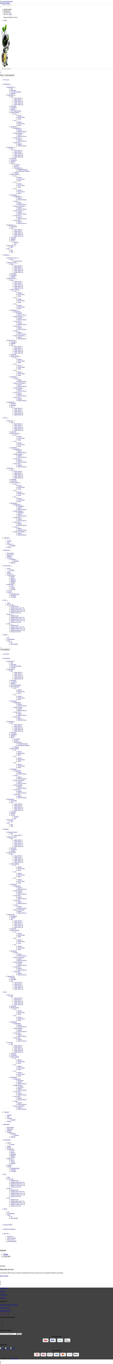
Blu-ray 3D (10, 605)
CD (8, 637)
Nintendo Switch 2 (12, 258)
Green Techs (14, 1358)
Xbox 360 (10, 468)
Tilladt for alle (14, 606)
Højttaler (13, 581)
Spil (12, 89)
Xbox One (10, 421)
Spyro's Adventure (19, 206)
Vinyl (8, 641)
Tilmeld (19, 1334)
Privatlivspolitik (3, 1294)
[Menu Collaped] (0, 72)
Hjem (6, 1254)
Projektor (9, 558)
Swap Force (17, 138)
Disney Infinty (15, 174)
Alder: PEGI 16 (18, 103)
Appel (9, 572)
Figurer (20, 115)
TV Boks (13, 597)
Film (12, 252)
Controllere (14, 108)
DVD (8, 624)
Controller (17, 165)
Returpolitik (2, 1291)
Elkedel (9, 556)
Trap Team (17, 142)
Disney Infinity (15, 112)
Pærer (12, 586)
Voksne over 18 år (16, 612)
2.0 (15, 114)
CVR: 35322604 (4, 1314)
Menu (2, 75)
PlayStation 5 (10, 87)
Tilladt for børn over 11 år (18, 609)
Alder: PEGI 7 (18, 100)
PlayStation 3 (10, 147)
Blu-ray (9, 614)
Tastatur (9, 541)
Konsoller (13, 90)
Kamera (16, 166)
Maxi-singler (14, 644)
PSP (8, 249)
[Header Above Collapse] (0, 647)
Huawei (9, 573)
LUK (10, 14)
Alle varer (6, 80)
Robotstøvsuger (15, 594)
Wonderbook (17, 168)
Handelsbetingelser (4, 1288)
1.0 (15, 176)
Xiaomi (9, 592)
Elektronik (6, 550)
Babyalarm (10, 555)
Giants (16, 201)
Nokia (9, 568)
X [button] (0, 1361)
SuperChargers (18, 133)
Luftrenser (13, 595)
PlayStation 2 (10, 225)
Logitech (13, 545)
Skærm (9, 547)
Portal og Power (22, 530)
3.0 (15, 120)
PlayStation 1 (10, 245)
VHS (8, 603)
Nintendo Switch (12, 262)
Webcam (9, 544)
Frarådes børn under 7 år (17, 608)
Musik (5, 634)
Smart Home (7, 565)
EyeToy (13, 241)
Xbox (5, 418)
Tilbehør (13, 93)
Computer (6, 538)
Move (12, 163)
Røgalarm (13, 580)
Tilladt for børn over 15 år (18, 611)
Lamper (13, 587)
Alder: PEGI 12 (18, 101)
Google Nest (10, 575)
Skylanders (14, 127)
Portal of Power (22, 131)
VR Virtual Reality (16, 92)
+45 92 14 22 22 (4, 1308)
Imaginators (17, 128)
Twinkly (9, 591)
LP (11, 642)
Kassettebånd (10, 639)
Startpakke (21, 506)
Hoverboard (10, 553)
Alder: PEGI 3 (18, 98)
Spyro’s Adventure (19, 335)
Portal (19, 119)
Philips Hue (10, 584)
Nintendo (6, 255)
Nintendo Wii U (11, 278)
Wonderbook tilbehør (23, 171)
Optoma (16, 561)
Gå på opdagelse (9, 75)
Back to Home (4, 1276)
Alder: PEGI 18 (18, 104)
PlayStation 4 (10, 95)
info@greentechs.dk (5, 1311)
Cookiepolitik (3, 1297)
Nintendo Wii (11, 340)
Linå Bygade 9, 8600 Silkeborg (9, 1305)
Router (12, 570)
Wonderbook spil (22, 169)
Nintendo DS (10, 402)
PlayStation (7, 84)
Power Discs (21, 117)
